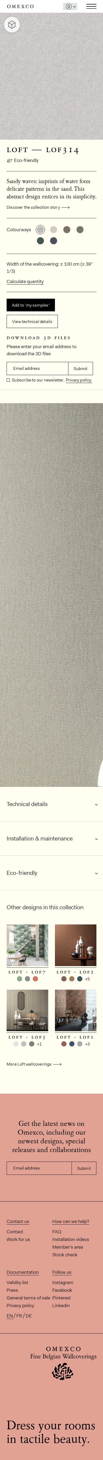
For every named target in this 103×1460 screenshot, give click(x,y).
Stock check (64, 1255)
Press (12, 1290)
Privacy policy (20, 1305)
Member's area (67, 1247)
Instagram (62, 1282)
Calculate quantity (25, 281)
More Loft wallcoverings (29, 1064)
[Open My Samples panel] (70, 6)
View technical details (32, 321)
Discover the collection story (33, 207)
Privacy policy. (79, 380)
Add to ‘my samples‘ (31, 305)
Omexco (20, 6)
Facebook (62, 1290)
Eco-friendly (26, 160)
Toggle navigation (91, 6)
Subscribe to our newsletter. (37, 380)
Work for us (18, 1239)
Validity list (17, 1282)
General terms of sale (28, 1298)
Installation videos (70, 1239)
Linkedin (61, 1305)
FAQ (56, 1232)
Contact (15, 1232)
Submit (80, 368)
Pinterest (61, 1298)
